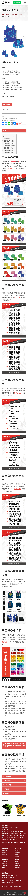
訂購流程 (6, 793)
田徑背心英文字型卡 (9, 142)
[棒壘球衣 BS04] (7, 809)
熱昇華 (10, 120)
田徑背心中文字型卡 (9, 140)
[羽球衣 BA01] (20, 809)
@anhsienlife (14, 835)
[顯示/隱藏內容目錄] (13, 136)
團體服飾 (17, 853)
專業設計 (4, 867)
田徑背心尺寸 (7, 780)
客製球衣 (11, 118)
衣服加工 (18, 859)
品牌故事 (4, 851)
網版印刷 (17, 863)
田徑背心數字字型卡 (9, 143)
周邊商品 (17, 854)
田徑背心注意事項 (8, 152)
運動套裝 (15, 118)
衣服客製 (5, 859)
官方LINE (9, 168)
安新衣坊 (5, 873)
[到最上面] (25, 893)
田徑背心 (6, 118)
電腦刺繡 (17, 867)
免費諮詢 (18, 2)
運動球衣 (17, 851)
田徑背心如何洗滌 (8, 150)
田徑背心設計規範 (8, 149)
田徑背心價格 (7, 785)
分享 (18, 123)
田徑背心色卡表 (8, 147)
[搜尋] (22, 2)
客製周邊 (4, 865)
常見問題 (6, 789)
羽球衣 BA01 (20, 815)
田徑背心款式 (7, 138)
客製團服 (4, 863)
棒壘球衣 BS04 (7, 815)
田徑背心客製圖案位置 (9, 145)
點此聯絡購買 (6, 104)
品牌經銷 (17, 856)
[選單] (25, 2)
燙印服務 (17, 865)
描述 (4, 131)
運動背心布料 (7, 776)
